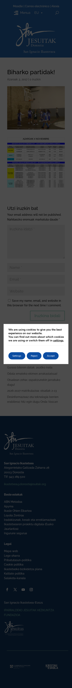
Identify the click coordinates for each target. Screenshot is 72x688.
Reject (34, 355)
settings (58, 340)
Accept (51, 355)
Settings (16, 355)
